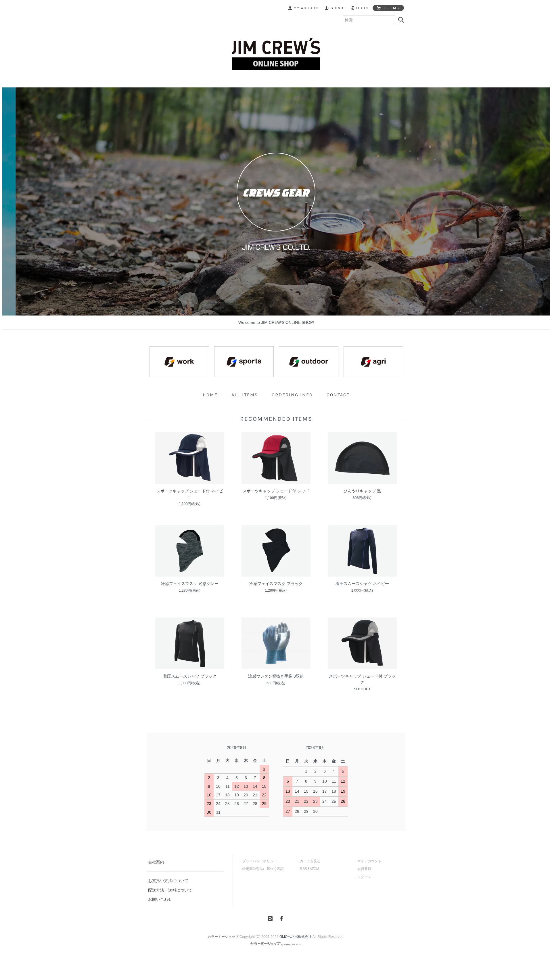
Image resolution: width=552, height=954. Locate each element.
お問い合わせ (160, 899)
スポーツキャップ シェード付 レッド (276, 491)
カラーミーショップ (223, 937)
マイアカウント (369, 861)
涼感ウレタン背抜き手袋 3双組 (276, 676)
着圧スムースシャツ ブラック (189, 676)
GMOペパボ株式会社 (295, 937)
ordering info (292, 394)
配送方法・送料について (170, 890)
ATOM (314, 869)
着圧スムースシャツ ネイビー (362, 583)
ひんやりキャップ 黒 (362, 491)
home (210, 394)
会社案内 (156, 862)
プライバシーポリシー (259, 861)
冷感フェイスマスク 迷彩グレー (189, 583)
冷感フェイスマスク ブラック (276, 583)
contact (338, 394)
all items (244, 394)
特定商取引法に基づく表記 (263, 869)
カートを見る (310, 861)
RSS (303, 869)
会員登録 (364, 869)
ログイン (364, 877)
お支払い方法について (168, 880)
